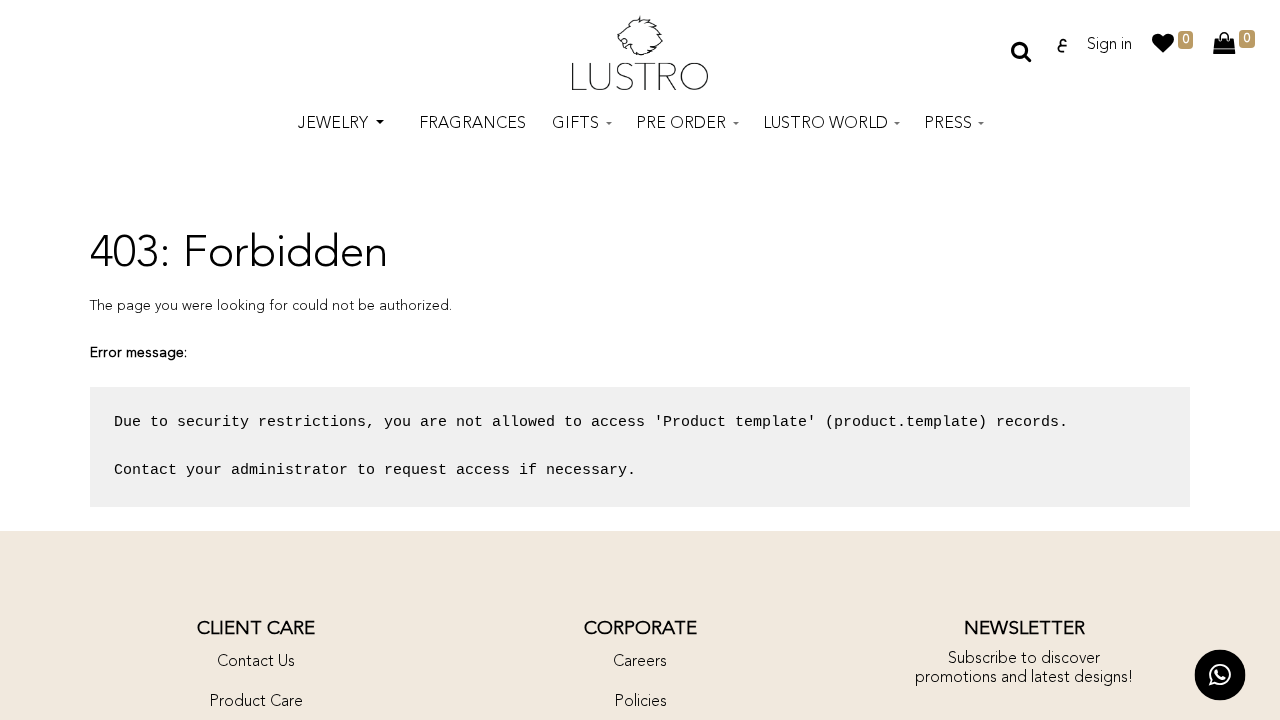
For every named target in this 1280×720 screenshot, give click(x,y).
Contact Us (256, 662)
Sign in (1109, 45)
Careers (640, 662)
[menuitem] (472, 124)
